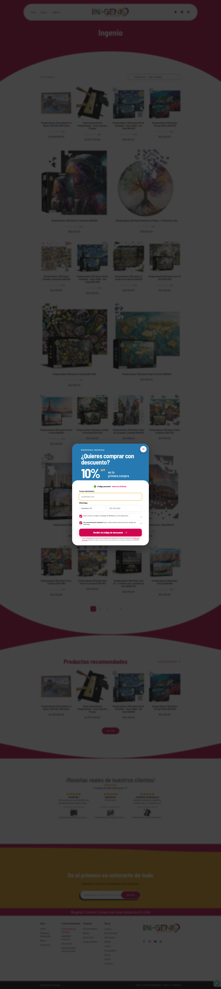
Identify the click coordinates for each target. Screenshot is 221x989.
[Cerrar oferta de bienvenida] (143, 449)
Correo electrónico (86, 491)
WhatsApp (83, 503)
